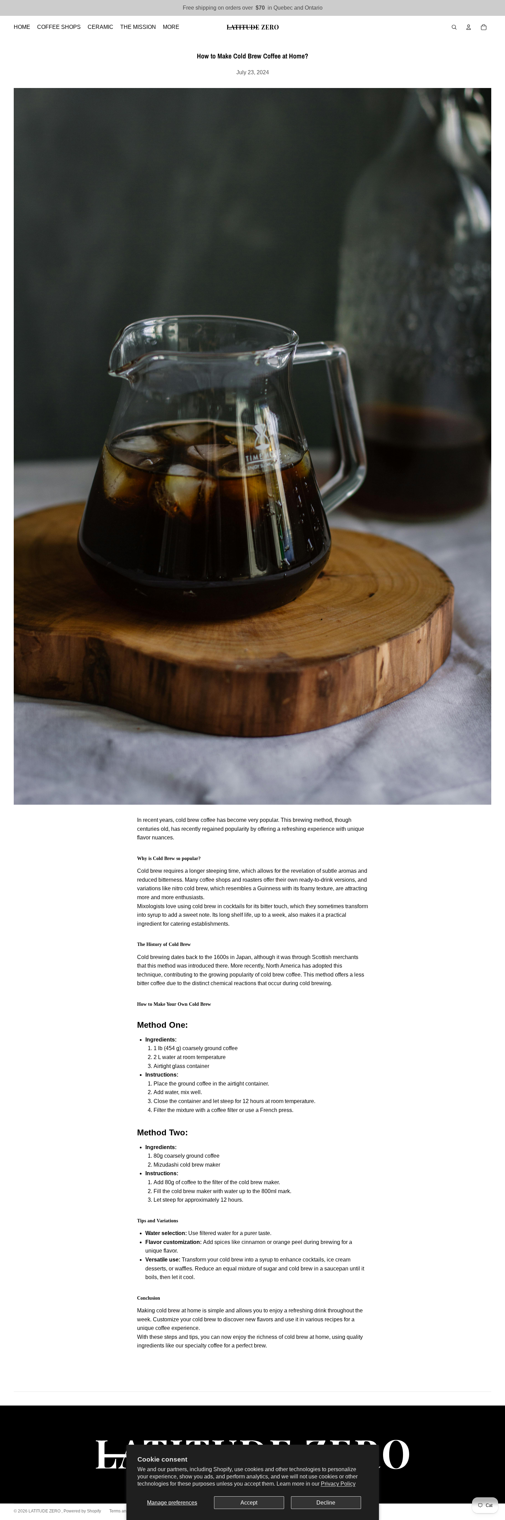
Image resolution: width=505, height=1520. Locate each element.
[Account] (468, 27)
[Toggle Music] (490, 911)
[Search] (454, 27)
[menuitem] (171, 27)
